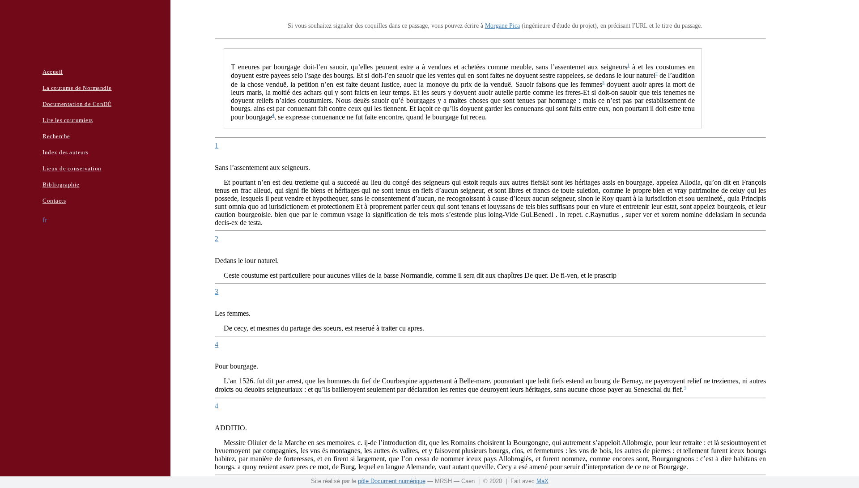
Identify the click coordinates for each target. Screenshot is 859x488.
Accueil (53, 71)
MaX (542, 481)
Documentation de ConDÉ (77, 104)
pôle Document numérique (391, 481)
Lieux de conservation (72, 168)
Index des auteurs (66, 152)
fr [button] (45, 220)
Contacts (54, 200)
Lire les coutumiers (68, 120)
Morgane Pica (502, 25)
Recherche (56, 136)
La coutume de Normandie (77, 88)
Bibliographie (61, 184)
